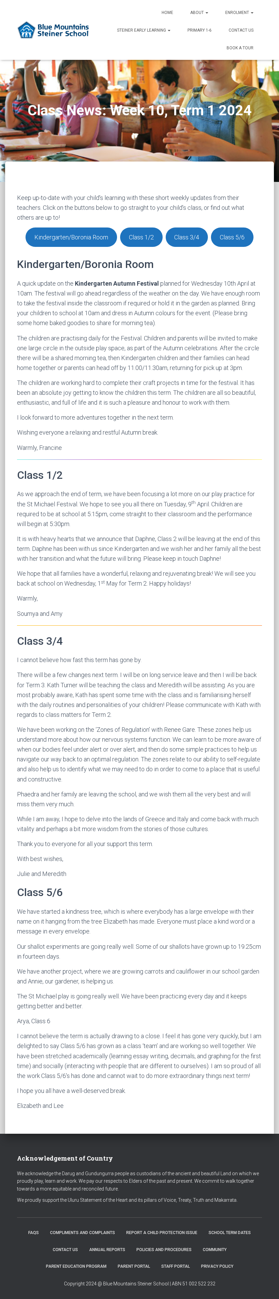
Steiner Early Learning (142, 30)
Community (215, 1249)
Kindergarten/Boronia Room (71, 237)
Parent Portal (134, 1266)
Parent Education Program (76, 1266)
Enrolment (237, 12)
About (197, 12)
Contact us (241, 30)
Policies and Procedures (164, 1249)
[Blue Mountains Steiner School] (54, 29)
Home (167, 12)
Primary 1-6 (199, 30)
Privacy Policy (217, 1266)
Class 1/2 (141, 237)
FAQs (33, 1232)
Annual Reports (107, 1249)
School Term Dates (230, 1232)
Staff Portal (175, 1266)
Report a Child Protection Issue (161, 1232)
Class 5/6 (232, 237)
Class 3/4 (186, 237)
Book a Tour (240, 48)
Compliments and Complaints (82, 1232)
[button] (206, 12)
